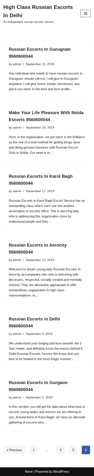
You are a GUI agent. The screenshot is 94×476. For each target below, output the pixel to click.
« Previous (14, 450)
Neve (29, 471)
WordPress (61, 471)
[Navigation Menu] (85, 13)
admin (17, 64)
